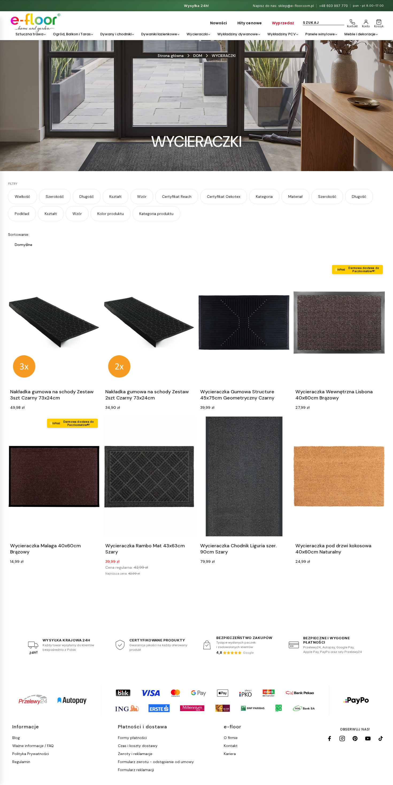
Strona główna (171, 55)
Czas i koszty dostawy (137, 745)
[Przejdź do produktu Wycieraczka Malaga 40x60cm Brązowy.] (54, 476)
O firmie (231, 737)
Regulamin (21, 761)
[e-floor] (34, 23)
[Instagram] (342, 738)
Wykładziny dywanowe (237, 34)
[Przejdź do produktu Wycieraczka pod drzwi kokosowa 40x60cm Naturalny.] (339, 476)
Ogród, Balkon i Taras (72, 34)
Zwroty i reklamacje (135, 753)
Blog (16, 737)
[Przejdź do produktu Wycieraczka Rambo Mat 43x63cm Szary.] (149, 476)
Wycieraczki (197, 34)
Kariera (230, 753)
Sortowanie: (18, 234)
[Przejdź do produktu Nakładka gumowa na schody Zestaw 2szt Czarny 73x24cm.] (149, 322)
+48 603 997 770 (333, 6)
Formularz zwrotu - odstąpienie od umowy (156, 761)
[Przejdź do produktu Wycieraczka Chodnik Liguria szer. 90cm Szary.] (244, 476)
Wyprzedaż (283, 23)
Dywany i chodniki (116, 34)
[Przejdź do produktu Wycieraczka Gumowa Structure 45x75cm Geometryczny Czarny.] (244, 322)
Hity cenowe (249, 23)
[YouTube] (368, 738)
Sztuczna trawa (29, 34)
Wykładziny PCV (281, 34)
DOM (197, 55)
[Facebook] (329, 738)
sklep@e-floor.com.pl (296, 6)
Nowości (218, 23)
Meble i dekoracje (359, 34)
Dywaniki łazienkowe (159, 34)
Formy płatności (132, 737)
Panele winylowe (320, 34)
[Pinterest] (355, 738)
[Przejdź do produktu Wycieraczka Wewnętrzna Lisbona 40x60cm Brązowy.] (339, 322)
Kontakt (231, 745)
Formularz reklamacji (136, 769)
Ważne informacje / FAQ (33, 745)
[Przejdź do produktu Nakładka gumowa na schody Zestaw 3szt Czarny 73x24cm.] (54, 322)
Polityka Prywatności (30, 753)
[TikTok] (380, 738)
